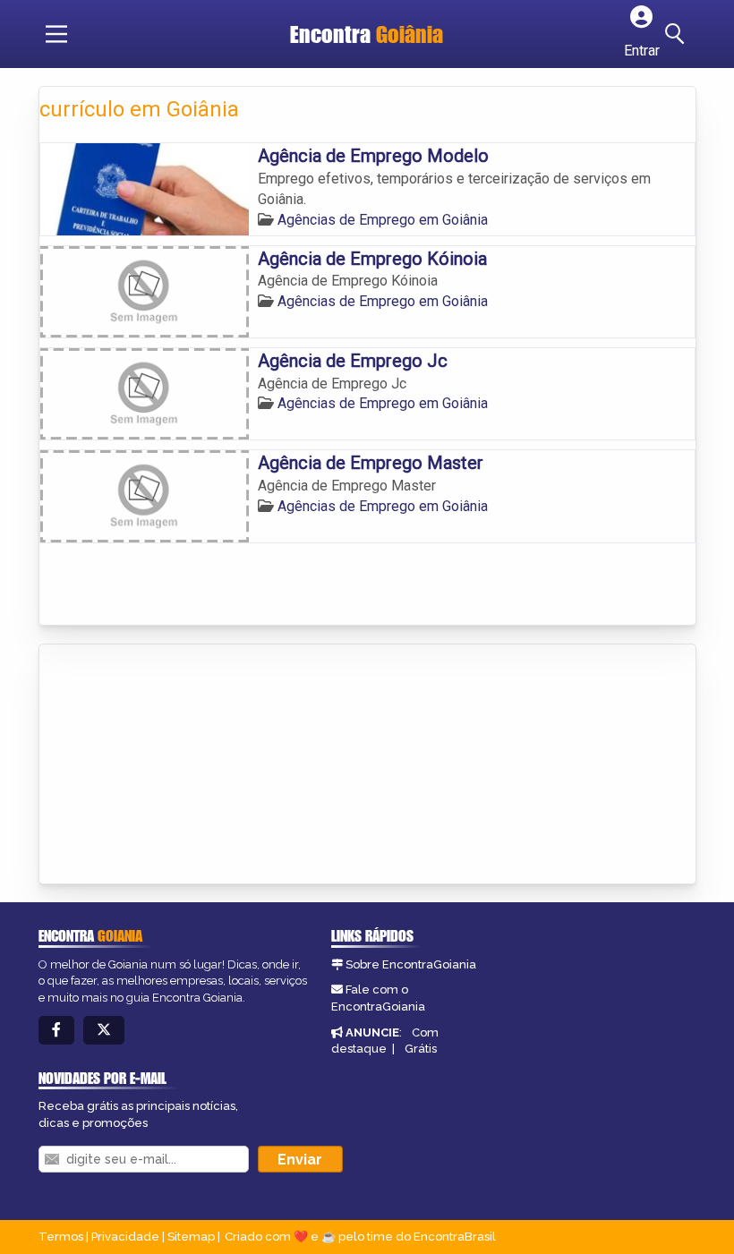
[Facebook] (56, 1030)
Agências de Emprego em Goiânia (382, 219)
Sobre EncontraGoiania (411, 964)
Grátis (421, 1048)
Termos (60, 1236)
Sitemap (191, 1236)
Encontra (366, 34)
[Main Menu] (56, 34)
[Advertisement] (173, 765)
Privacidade (125, 1236)
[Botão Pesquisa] (677, 34)
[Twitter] (103, 1030)
